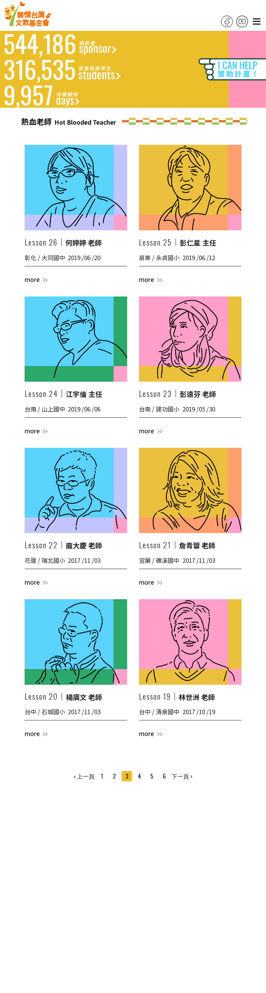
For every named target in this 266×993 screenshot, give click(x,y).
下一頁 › (181, 776)
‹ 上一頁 (84, 776)
